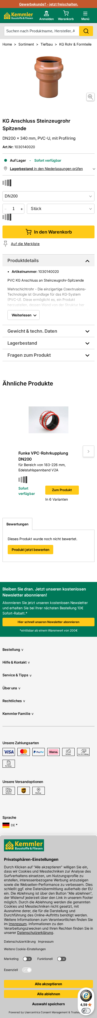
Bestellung (12, 649)
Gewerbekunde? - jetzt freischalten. (48, 4)
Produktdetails (23, 260)
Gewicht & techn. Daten (32, 331)
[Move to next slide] (88, 451)
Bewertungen (17, 524)
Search (86, 31)
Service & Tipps (17, 675)
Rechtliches (13, 701)
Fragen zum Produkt (29, 355)
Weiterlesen (21, 315)
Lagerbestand (22, 343)
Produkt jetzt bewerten (30, 549)
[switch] (86, 1010)
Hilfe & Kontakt (16, 662)
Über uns (11, 688)
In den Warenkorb (53, 232)
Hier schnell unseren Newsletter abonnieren (48, 622)
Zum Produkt (62, 490)
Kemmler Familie (18, 713)
